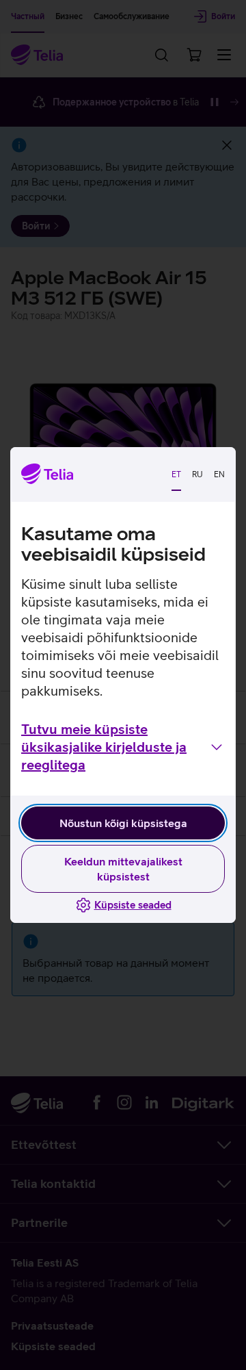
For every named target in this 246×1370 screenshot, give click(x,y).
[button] (123, 747)
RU (197, 474)
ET (176, 474)
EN (219, 474)
